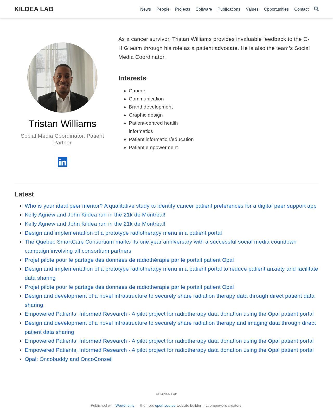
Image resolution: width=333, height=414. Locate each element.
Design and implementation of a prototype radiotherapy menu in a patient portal (123, 233)
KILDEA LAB (33, 8)
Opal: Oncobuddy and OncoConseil (69, 359)
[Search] (316, 9)
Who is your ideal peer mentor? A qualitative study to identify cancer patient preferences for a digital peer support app (171, 206)
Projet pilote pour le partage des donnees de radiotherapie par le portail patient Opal (129, 287)
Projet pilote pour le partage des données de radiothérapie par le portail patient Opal (129, 260)
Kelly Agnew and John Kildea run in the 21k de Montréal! (95, 215)
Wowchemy (125, 405)
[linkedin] (62, 164)
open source (165, 405)
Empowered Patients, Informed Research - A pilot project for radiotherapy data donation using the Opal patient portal (169, 314)
